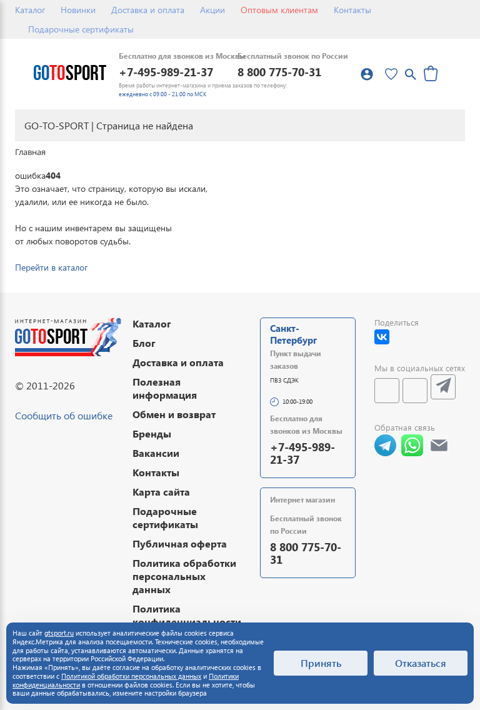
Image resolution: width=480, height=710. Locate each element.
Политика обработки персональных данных (184, 576)
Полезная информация (164, 388)
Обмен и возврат (174, 414)
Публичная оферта (179, 543)
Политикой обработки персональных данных (131, 676)
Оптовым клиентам (279, 10)
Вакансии (155, 452)
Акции (212, 10)
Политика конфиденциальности (186, 615)
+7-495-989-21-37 (166, 71)
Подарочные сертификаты (81, 29)
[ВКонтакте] (381, 336)
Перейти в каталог (51, 267)
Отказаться (420, 662)
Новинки (78, 10)
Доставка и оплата (147, 10)
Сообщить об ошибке (63, 415)
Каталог (30, 10)
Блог (144, 342)
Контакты (352, 10)
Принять (321, 662)
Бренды (151, 433)
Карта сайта (161, 491)
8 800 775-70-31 (279, 71)
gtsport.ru (59, 633)
